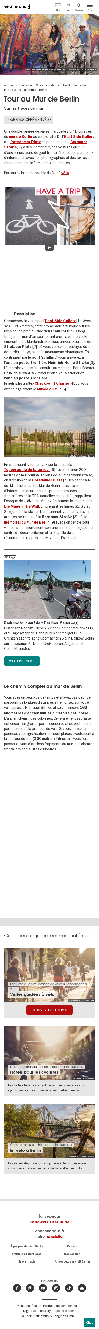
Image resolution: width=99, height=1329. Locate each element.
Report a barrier (63, 1311)
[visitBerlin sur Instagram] (56, 1288)
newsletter (55, 1236)
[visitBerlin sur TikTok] (69, 1288)
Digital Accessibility (37, 1311)
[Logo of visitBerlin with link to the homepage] (17, 7)
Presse (72, 1246)
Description (24, 314)
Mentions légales (29, 1306)
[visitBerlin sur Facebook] (17, 1288)
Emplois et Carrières (27, 1254)
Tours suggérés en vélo (28, 119)
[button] (68, 7)
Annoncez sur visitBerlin (72, 1261)
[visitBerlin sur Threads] (30, 1288)
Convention (72, 1254)
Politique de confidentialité (61, 1306)
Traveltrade (27, 1261)
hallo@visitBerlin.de (49, 1222)
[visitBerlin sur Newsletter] (82, 1288)
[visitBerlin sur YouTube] (43, 1288)
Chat (89, 1322)
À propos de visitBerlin (27, 1246)
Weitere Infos (22, 661)
